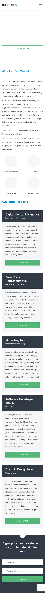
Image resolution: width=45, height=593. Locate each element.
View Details (22, 262)
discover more (22, 48)
